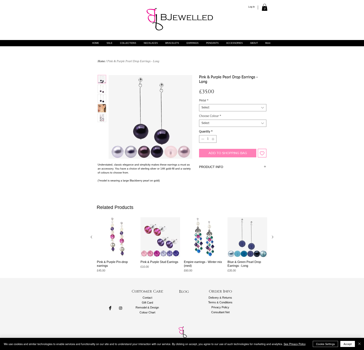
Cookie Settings (325, 344)
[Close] (359, 344)
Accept (348, 344)
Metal (204, 100)
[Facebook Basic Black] (110, 308)
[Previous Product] (91, 237)
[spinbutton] (208, 139)
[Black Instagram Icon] (120, 308)
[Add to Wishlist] (262, 153)
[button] (265, 7)
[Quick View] (117, 237)
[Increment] (213, 139)
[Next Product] (272, 237)
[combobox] (232, 107)
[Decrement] (202, 139)
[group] (182, 245)
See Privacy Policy (295, 344)
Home (101, 61)
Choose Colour (210, 116)
